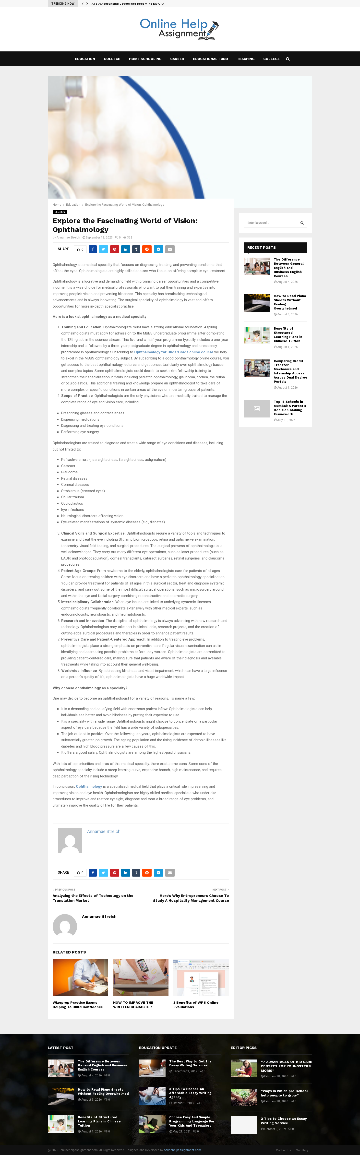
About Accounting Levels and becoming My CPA (128, 3)
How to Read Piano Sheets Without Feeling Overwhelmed (103, 1091)
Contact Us (283, 1150)
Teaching (245, 59)
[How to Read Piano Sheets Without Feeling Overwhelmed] (257, 303)
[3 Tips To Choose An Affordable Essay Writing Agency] (152, 1096)
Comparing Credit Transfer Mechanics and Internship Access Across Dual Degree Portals (290, 371)
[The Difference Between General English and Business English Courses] (257, 266)
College (112, 59)
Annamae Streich (68, 237)
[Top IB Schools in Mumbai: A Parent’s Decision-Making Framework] (257, 408)
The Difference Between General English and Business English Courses (288, 268)
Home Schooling (145, 59)
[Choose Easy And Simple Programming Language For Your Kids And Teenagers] (152, 1124)
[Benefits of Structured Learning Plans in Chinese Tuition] (257, 335)
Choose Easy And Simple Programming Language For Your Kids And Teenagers (192, 1121)
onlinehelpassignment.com (182, 1150)
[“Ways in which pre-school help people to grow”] (244, 1097)
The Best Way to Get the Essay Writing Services (190, 1063)
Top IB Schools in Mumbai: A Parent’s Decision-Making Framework (290, 408)
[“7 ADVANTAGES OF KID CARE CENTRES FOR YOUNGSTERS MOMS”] (244, 1068)
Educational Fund (210, 59)
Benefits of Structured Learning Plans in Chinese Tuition (288, 335)
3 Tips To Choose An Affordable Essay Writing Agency (190, 1093)
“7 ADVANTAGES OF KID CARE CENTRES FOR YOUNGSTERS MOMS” (286, 1066)
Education (85, 59)
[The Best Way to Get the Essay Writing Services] (152, 1068)
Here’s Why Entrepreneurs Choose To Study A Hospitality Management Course (191, 898)
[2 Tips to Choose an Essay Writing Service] (244, 1125)
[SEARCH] (302, 223)
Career (177, 59)
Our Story (302, 1150)
